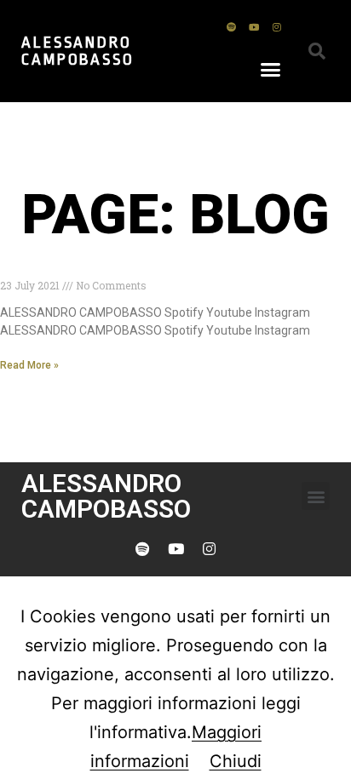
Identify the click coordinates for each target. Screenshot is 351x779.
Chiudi (236, 761)
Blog (16, 269)
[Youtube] (254, 26)
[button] (271, 69)
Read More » (29, 365)
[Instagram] (277, 26)
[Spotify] (231, 26)
